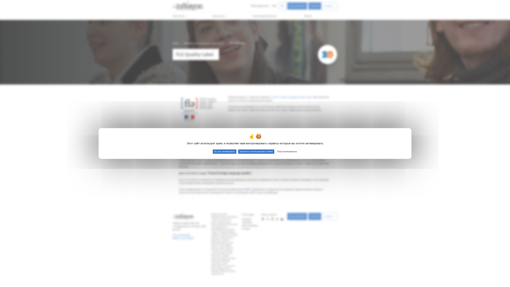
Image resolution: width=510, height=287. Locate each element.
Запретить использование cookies (256, 151)
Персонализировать (287, 151)
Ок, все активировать (224, 151)
